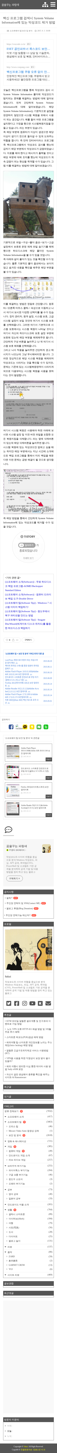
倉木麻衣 (30, 1260)
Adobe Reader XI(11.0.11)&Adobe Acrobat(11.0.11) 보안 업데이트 (22, 690)
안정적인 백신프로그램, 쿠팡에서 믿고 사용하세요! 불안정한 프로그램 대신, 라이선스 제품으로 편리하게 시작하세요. (28, 78)
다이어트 (30, 1236)
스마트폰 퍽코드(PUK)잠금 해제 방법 (24, 1037)
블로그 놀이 (30, 1241)
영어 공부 (30, 1194)
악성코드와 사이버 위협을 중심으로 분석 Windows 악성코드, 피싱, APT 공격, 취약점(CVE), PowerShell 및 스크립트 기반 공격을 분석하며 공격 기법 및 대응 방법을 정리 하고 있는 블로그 (22, 864)
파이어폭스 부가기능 (30, 1170)
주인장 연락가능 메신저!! (20, 915)
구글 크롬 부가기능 (30, 1174)
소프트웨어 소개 (29, 1116)
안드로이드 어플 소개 (29, 1204)
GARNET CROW (30, 1265)
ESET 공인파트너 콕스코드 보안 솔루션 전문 (27, 49)
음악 (29, 1252)
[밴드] (46, 727)
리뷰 (29, 1246)
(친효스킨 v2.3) (39, 1449)
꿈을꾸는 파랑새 (10, 5)
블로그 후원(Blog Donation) (22, 908)
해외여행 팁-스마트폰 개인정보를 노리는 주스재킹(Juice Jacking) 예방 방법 (28, 1044)
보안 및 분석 (23, 653)
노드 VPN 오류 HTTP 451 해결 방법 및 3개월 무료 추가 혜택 (28, 1030)
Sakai (26, 1446)
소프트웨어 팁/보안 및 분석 (21, 31)
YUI (30, 1269)
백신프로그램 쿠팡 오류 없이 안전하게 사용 (28, 72)
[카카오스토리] (32, 727)
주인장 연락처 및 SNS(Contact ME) (25, 903)
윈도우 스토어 (30, 1179)
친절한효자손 (26, 1450)
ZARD (30, 1256)
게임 (29, 1146)
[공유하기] (13, 640)
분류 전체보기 (28, 1111)
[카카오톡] (25, 727)
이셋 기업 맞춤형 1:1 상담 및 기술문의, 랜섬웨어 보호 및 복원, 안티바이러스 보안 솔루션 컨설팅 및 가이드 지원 (28, 55)
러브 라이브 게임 (30, 1160)
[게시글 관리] (17, 640)
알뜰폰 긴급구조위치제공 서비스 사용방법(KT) (26, 1051)
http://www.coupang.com (18, 67)
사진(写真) (30, 1227)
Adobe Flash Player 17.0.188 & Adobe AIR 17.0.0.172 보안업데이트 (21, 696)
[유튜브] (32, 1004)
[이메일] (48, 1004)
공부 (29, 1189)
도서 (30, 1232)
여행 (30, 1223)
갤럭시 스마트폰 (30, 1214)
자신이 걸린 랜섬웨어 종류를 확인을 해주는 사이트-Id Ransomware (27, 1076)
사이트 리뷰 (29, 1275)
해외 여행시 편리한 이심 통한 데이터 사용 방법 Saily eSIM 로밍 (28, 1067)
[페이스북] (11, 727)
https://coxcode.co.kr (16, 44)
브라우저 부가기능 (29, 1165)
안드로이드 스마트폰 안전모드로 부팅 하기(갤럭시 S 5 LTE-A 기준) (21, 678)
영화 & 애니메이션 (29, 1141)
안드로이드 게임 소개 (30, 1155)
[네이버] (39, 727)
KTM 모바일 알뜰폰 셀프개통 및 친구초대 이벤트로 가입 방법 (28, 1022)
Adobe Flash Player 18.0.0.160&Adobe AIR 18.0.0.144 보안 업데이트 (21, 673)
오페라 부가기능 (30, 1183)
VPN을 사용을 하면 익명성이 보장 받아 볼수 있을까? (27, 1059)
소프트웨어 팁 (11, 653)
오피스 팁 (30, 1126)
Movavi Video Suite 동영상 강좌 (30, 1131)
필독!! (11, 898)
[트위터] (18, 727)
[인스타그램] (24, 1004)
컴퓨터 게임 (30, 1151)
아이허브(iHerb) (30, 1218)
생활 (29, 1209)
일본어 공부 (30, 1198)
